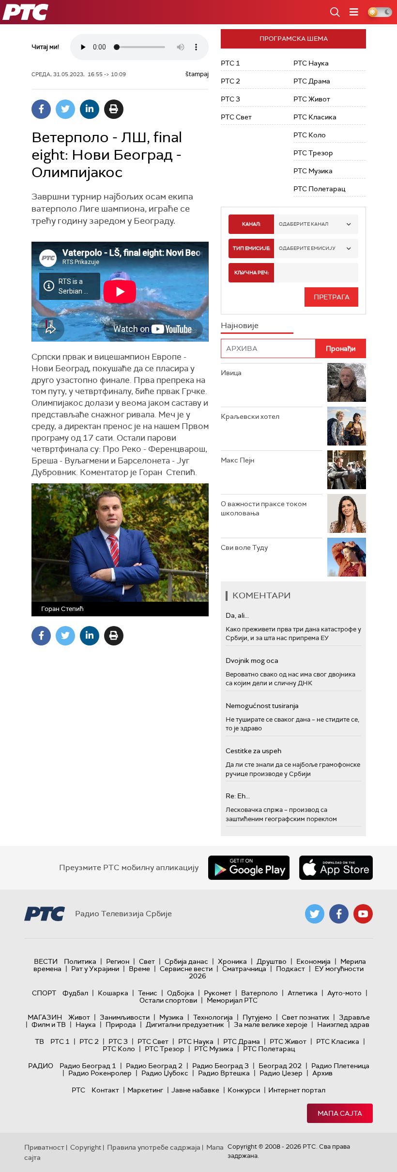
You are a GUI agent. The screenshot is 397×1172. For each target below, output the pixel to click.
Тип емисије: (251, 248)
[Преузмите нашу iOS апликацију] (336, 868)
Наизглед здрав (343, 1024)
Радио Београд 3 (220, 1065)
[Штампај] (113, 109)
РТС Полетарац (319, 188)
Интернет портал (296, 1090)
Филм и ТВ (48, 1024)
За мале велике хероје (270, 1024)
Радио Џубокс (164, 1073)
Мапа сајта (340, 1113)
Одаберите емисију (307, 248)
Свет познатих (305, 1017)
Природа (121, 1024)
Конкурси (244, 1090)
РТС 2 (230, 81)
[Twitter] (65, 109)
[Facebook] (41, 109)
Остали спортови (168, 1000)
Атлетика (303, 993)
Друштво (272, 961)
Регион (117, 961)
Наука (86, 1024)
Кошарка (113, 993)
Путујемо (257, 1017)
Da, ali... (237, 615)
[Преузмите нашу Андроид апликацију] (249, 868)
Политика (80, 961)
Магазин (45, 1017)
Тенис (147, 993)
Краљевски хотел (250, 416)
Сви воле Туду (244, 547)
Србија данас (186, 961)
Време (139, 968)
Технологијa (213, 1017)
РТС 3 (230, 99)
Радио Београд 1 (88, 1065)
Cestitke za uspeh (253, 750)
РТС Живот (311, 99)
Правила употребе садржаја (153, 1147)
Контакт (105, 1090)
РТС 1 (230, 63)
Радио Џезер (281, 1073)
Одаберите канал (303, 224)
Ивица (231, 372)
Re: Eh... (238, 796)
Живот (79, 1017)
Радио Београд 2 (154, 1065)
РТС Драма (311, 81)
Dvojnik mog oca (252, 660)
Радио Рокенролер (100, 1073)
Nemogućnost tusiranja (262, 705)
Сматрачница (244, 968)
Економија (313, 961)
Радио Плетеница (340, 1065)
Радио (40, 1065)
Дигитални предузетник (185, 1024)
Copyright (85, 1147)
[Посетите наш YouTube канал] (363, 914)
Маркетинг (145, 1090)
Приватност (44, 1147)
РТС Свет (236, 117)
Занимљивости (125, 1017)
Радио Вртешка (224, 1073)
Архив (322, 1073)
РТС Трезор (313, 153)
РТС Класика (314, 117)
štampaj (197, 74)
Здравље (354, 1017)
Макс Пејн (237, 460)
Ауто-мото (344, 993)
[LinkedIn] (89, 109)
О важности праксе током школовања (263, 508)
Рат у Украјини (95, 968)
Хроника (232, 961)
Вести (46, 961)
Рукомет (217, 993)
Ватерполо (259, 993)
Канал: (251, 224)
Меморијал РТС (232, 1000)
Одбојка (180, 993)
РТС (78, 1090)
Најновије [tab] (240, 325)
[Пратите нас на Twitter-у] (314, 914)
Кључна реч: (251, 272)
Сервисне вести (186, 968)
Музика (171, 1017)
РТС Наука (311, 63)
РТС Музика (313, 170)
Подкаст (290, 968)
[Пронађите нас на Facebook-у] (339, 914)
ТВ (39, 1041)
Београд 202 (280, 1065)
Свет (147, 961)
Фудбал (75, 993)
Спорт (44, 993)
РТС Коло (309, 135)
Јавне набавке (195, 1090)
